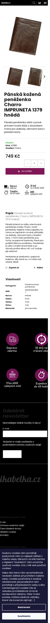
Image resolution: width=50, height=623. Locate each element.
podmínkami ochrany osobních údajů (22, 444)
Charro (17, 148)
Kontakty (4, 535)
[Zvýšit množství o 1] (41, 163)
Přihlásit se (12, 454)
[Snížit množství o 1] (27, 163)
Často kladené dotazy (10, 528)
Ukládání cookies (8, 532)
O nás (3, 522)
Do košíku (27, 171)
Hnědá (28, 295)
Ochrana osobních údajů (12, 525)
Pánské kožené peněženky (32, 285)
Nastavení (24, 607)
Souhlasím (24, 616)
